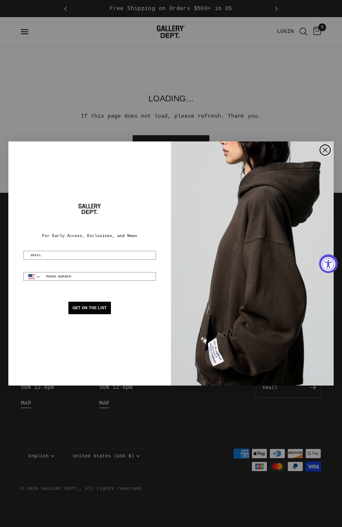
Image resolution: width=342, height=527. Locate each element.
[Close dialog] (325, 150)
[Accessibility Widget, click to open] (328, 263)
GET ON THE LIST (90, 308)
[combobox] (33, 276)
